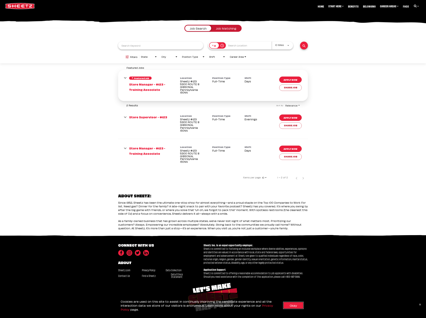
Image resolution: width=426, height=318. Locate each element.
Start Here (334, 6)
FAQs (406, 6)
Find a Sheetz (149, 276)
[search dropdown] (416, 5)
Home (321, 6)
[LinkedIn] (146, 253)
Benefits (353, 6)
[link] (213, 85)
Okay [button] (293, 305)
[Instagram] (129, 253)
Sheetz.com (124, 270)
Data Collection (174, 270)
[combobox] (160, 45)
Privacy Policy (148, 270)
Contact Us (124, 275)
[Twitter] (138, 253)
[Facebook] (121, 253)
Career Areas (388, 6)
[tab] (198, 28)
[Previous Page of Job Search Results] (296, 177)
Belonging (369, 6)
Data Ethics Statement (177, 275)
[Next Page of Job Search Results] (303, 177)
